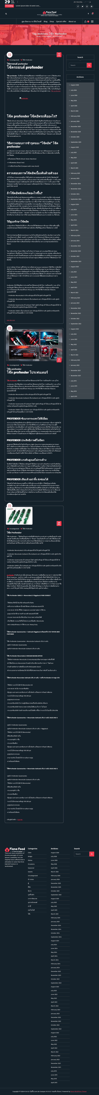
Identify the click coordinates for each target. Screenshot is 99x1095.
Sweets (30, 872)
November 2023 (76, 251)
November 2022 (76, 313)
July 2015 (74, 381)
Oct (59, 360)
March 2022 (74, 355)
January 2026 (75, 121)
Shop (52, 21)
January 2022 (75, 365)
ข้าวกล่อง (31, 879)
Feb (59, 55)
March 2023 (74, 292)
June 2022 (74, 339)
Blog (45, 21)
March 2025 (74, 168)
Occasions (31, 864)
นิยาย (29, 891)
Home (39, 36)
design (30, 856)
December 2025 (76, 126)
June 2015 (74, 386)
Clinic (29, 853)
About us (72, 21)
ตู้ (28, 883)
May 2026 (74, 100)
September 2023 (76, 261)
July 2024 (74, 209)
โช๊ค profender (14, 369)
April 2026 (74, 106)
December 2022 (76, 308)
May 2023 (74, 282)
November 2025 (76, 132)
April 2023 (74, 287)
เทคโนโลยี (31, 910)
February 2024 (75, 235)
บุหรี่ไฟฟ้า (31, 895)
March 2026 (74, 111)
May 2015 (74, 391)
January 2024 (75, 241)
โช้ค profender (56, 91)
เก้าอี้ (29, 906)
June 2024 (74, 215)
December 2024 (76, 184)
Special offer (61, 21)
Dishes (30, 860)
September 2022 (76, 324)
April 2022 (74, 350)
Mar (59, 523)
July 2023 (74, 272)
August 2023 (75, 267)
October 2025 (75, 137)
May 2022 (74, 344)
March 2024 (74, 230)
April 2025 (74, 163)
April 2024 (74, 225)
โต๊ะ (29, 914)
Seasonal (31, 868)
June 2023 (74, 277)
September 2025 (76, 142)
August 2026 (75, 85)
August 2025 (75, 147)
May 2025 (74, 158)
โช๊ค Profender (27, 60)
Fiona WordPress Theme (78, 1091)
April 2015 (74, 396)
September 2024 (76, 199)
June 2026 (74, 95)
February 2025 (75, 173)
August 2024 (75, 204)
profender (10, 575)
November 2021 (76, 376)
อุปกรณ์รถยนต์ (32, 902)
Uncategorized (14, 60)
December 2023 (76, 246)
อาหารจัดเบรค (32, 899)
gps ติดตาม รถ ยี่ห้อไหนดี (31, 21)
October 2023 (75, 256)
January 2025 (75, 178)
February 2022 (75, 360)
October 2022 (75, 318)
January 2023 (75, 303)
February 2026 (75, 116)
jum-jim (19, 819)
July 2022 (74, 334)
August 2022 (75, 329)
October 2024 (75, 194)
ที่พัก (29, 887)
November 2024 (76, 189)
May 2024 (74, 220)
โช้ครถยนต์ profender (17, 64)
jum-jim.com (11, 320)
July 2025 (74, 152)
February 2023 (75, 298)
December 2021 (76, 370)
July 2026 (74, 90)
